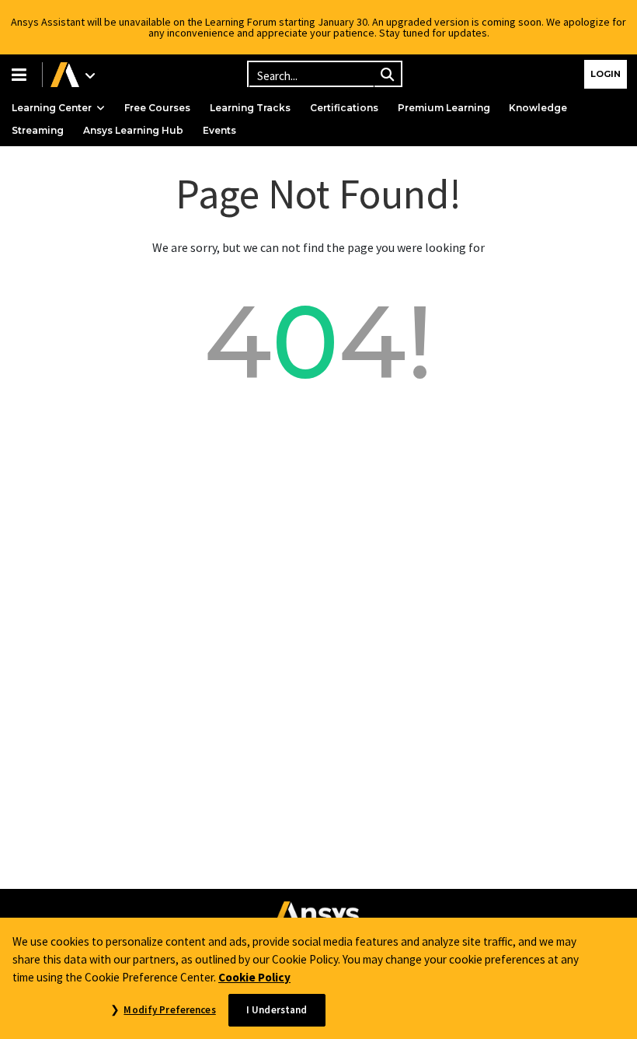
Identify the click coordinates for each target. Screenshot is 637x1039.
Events (219, 130)
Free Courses (157, 108)
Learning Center (52, 108)
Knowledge (538, 108)
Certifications (344, 108)
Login (605, 73)
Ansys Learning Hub (133, 130)
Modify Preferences (169, 1009)
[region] (318, 978)
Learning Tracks (250, 108)
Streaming (38, 130)
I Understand (277, 1009)
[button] (21, 74)
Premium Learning (444, 108)
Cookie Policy (254, 977)
